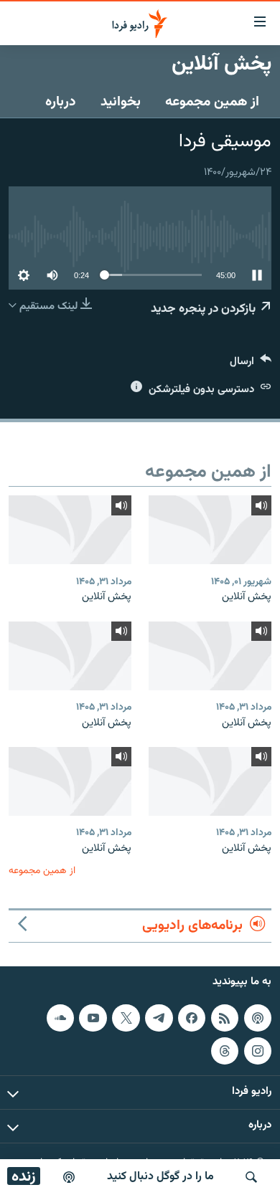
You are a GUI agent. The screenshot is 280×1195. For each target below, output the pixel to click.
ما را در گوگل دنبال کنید (160, 1177)
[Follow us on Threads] (224, 1050)
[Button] (250, 365)
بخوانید (121, 102)
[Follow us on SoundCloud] (60, 1018)
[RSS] (224, 1018)
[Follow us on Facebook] (191, 1018)
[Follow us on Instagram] (257, 1050)
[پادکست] (68, 1177)
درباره (60, 102)
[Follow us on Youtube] (92, 1018)
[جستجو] (251, 1177)
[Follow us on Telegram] (158, 1018)
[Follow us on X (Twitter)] (125, 1018)
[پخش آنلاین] (210, 529)
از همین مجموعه (212, 102)
